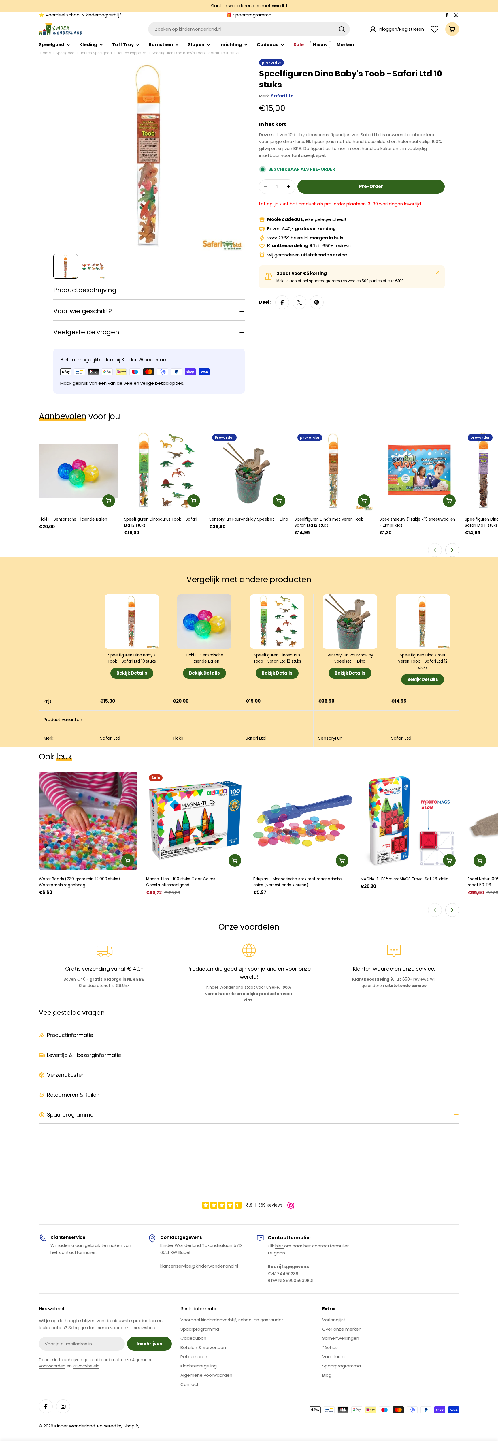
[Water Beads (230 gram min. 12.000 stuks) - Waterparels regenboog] (88, 821)
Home (45, 52)
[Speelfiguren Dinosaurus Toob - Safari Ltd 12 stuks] (164, 471)
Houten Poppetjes (132, 52)
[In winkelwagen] (108, 500)
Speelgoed (65, 52)
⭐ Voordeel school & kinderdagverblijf (80, 15)
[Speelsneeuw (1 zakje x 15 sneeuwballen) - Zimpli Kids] (419, 471)
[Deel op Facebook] (282, 302)
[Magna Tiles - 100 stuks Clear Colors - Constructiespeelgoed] (195, 821)
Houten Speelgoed (96, 52)
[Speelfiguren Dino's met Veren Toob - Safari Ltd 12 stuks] (334, 471)
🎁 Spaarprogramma (248, 15)
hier (279, 1246)
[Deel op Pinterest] (317, 302)
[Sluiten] (437, 272)
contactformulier (77, 1252)
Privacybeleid (86, 1366)
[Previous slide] (435, 550)
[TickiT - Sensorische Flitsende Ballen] (78, 471)
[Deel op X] (299, 302)
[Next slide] (452, 550)
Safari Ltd (282, 96)
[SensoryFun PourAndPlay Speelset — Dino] (249, 471)
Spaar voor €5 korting (301, 273)
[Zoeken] (341, 29)
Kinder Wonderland (74, 1426)
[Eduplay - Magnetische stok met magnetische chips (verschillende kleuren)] (302, 821)
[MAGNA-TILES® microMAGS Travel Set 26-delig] (410, 821)
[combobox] (249, 29)
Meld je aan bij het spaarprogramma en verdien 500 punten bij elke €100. (340, 280)
